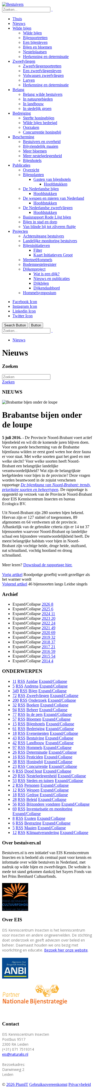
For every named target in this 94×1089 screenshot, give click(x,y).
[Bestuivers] (13, 4)
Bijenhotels (32, 160)
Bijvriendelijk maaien (40, 146)
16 (15, 757)
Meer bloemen (35, 151)
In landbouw (33, 104)
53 (15, 780)
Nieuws (19, 23)
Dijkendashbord (46, 288)
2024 (48, 613)
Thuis (17, 19)
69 (15, 809)
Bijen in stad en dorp (40, 222)
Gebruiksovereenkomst (48, 1084)
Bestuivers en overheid (42, 141)
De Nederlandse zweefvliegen (48, 207)
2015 (48, 656)
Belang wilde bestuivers (42, 94)
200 (16, 700)
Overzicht (31, 170)
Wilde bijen (22, 28)
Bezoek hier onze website (66, 950)
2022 (48, 623)
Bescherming (23, 137)
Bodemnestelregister (39, 264)
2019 (48, 637)
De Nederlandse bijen (41, 189)
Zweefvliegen (24, 61)
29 (15, 776)
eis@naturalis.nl (15, 1054)
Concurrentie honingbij (42, 132)
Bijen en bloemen (37, 47)
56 (15, 804)
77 (15, 714)
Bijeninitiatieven (36, 245)
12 (15, 790)
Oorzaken (31, 127)
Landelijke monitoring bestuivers (50, 241)
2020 (48, 632)
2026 (47, 604)
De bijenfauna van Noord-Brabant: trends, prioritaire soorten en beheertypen (46, 487)
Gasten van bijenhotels (52, 179)
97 (15, 747)
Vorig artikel (12, 574)
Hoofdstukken (55, 184)
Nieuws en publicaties (51, 278)
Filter (37, 250)
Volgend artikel (14, 584)
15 (15, 724)
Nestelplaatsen (35, 52)
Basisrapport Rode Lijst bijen (47, 217)
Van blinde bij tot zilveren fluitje (49, 226)
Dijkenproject (34, 269)
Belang (18, 89)
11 (14, 681)
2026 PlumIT (17, 1084)
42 (15, 743)
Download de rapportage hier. (47, 565)
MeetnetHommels (37, 259)
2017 (48, 646)
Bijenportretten (35, 37)
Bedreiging (22, 113)
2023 (48, 618)
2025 (47, 609)
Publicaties (21, 165)
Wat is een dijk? (46, 274)
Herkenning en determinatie (46, 56)
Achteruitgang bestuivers (43, 236)
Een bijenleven (35, 42)
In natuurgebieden (38, 99)
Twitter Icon (23, 316)
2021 (48, 628)
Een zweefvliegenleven (42, 70)
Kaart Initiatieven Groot (53, 255)
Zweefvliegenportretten (42, 66)
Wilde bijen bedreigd (40, 122)
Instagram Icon (25, 306)
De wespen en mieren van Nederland (53, 198)
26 (15, 752)
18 (15, 733)
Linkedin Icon (24, 311)
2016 (48, 651)
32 (15, 705)
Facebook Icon (25, 301)
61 (15, 728)
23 (15, 766)
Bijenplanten (33, 174)
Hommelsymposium (39, 292)
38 (15, 761)
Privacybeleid (79, 1084)
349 (16, 691)
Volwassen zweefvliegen (43, 75)
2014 (47, 661)
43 (15, 738)
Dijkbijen (41, 283)
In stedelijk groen (37, 108)
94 (15, 709)
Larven (29, 80)
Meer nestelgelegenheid (42, 156)
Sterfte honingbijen (38, 118)
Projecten (20, 231)
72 (15, 695)
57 (15, 719)
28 (15, 799)
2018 (48, 642)
